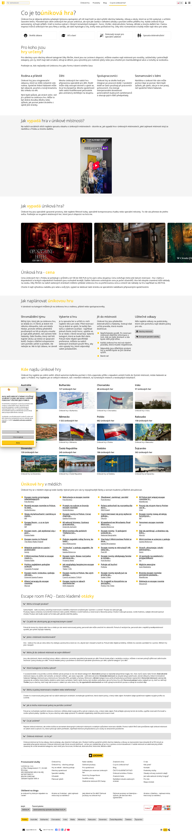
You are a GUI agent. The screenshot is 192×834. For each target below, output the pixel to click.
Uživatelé (55, 776)
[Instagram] (59, 829)
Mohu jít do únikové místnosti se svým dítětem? (48, 652)
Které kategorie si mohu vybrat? (41, 668)
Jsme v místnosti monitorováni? (41, 637)
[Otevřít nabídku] (189, 2)
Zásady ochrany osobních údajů (155, 773)
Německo (64, 416)
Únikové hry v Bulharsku (68, 410)
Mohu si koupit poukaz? (37, 604)
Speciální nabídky (58, 773)
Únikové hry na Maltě (29, 442)
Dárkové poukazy (89, 765)
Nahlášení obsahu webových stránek (123, 780)
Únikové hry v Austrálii (29, 410)
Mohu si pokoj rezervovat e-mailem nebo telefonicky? (51, 689)
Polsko (100, 416)
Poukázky (96, 3)
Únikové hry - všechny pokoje (63, 765)
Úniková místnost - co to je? (39, 736)
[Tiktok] (65, 829)
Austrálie (26, 385)
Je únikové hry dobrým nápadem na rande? (34, 794)
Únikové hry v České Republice (70, 474)
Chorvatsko (103, 385)
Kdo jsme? (147, 765)
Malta (72, 819)
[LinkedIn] (62, 829)
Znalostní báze (118, 776)
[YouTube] (68, 829)
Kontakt (147, 768)
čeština (25, 809)
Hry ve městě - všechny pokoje (63, 768)
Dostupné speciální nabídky (148, 337)
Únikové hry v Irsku (142, 410)
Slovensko (26, 448)
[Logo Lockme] (3, 3)
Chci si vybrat (18, 437)
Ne (18, 432)
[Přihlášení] (186, 3)
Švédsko (101, 448)
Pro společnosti (88, 768)
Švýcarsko (140, 448)
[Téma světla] (161, 829)
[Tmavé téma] (169, 829)
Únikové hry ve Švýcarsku (144, 474)
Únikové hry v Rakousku (144, 442)
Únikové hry (85, 3)
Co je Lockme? (33, 720)
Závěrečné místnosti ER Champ (94, 781)
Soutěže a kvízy (88, 778)
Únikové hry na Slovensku (30, 474)
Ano (18, 442)
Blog (105, 3)
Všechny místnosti (145, 331)
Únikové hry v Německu (68, 442)
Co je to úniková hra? (118, 3)
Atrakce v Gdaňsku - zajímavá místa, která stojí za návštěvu (157, 794)
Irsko (137, 385)
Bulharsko (64, 385)
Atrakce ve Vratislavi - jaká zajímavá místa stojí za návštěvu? (65, 794)
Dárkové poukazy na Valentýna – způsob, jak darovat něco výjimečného (125, 795)
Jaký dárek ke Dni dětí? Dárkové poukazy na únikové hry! (94, 794)
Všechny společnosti (59, 770)
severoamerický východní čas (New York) (48, 809)
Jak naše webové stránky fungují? (156, 776)
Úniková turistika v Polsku (122, 773)
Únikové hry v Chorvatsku (106, 410)
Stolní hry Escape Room (91, 775)
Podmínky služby (150, 770)
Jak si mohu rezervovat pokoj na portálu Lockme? (49, 705)
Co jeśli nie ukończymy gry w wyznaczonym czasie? (49, 621)
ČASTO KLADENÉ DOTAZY (122, 770)
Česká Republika (68, 448)
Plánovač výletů (57, 779)
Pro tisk (146, 779)
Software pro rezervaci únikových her (94, 771)
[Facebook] (56, 829)
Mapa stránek (149, 782)
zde (120, 610)
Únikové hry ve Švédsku (106, 474)
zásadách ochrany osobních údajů (17, 421)
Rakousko (140, 416)
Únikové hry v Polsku (105, 442)
